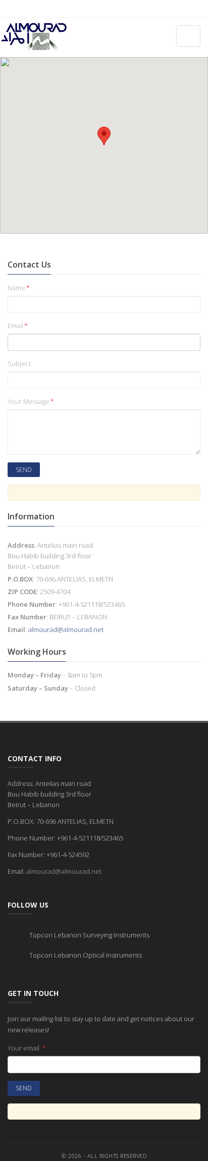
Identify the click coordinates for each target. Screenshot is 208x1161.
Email (18, 325)
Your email (26, 1047)
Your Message (31, 401)
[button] (104, 136)
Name (19, 287)
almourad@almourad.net (65, 629)
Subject (19, 363)
